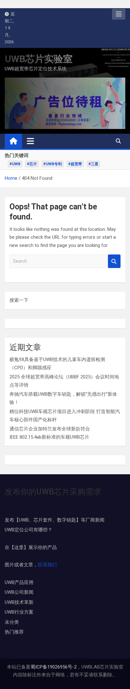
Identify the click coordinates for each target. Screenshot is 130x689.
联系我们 (47, 565)
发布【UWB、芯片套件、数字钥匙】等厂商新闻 (54, 520)
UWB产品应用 (19, 582)
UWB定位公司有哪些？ (28, 530)
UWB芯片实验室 (39, 58)
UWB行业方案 (19, 612)
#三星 (93, 164)
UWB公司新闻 (19, 592)
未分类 (12, 622)
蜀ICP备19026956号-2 (54, 667)
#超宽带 (75, 164)
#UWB (15, 164)
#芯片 (32, 164)
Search (114, 261)
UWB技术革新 (19, 602)
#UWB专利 (52, 164)
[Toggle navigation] (30, 141)
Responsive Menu (118, 14)
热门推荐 (14, 632)
